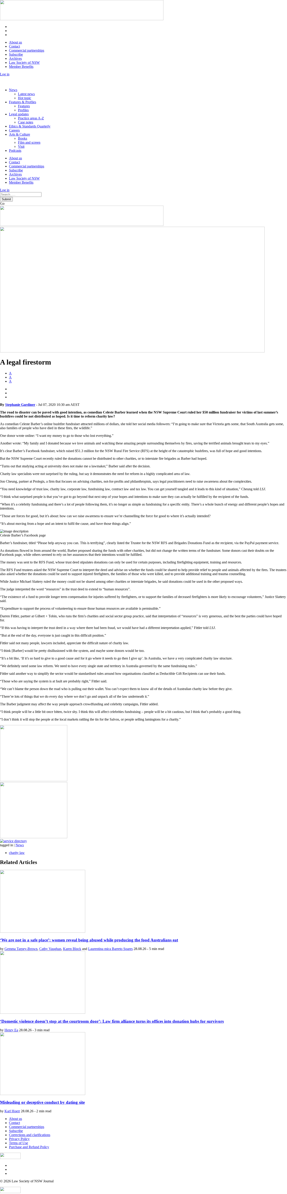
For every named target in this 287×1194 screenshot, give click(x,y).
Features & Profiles (22, 102)
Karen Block (72, 949)
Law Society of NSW (24, 62)
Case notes (25, 122)
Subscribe (16, 54)
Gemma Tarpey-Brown (20, 949)
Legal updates (19, 114)
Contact (14, 46)
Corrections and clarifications (29, 1135)
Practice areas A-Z (31, 118)
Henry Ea (11, 1030)
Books (22, 138)
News (13, 90)
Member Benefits (21, 66)
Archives (15, 58)
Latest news (26, 94)
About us (15, 42)
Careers (14, 130)
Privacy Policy (19, 1139)
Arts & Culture (19, 134)
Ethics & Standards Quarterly (29, 126)
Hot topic (24, 98)
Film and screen (29, 142)
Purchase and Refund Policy (29, 1147)
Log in (4, 74)
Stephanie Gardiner (20, 405)
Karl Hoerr (12, 1111)
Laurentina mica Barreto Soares (110, 949)
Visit (21, 146)
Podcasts (15, 150)
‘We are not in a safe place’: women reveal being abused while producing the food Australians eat (89, 940)
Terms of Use (18, 1143)
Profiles (23, 110)
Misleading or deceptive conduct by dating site (42, 1102)
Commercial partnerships (26, 50)
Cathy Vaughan (50, 949)
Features (24, 106)
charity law (17, 853)
